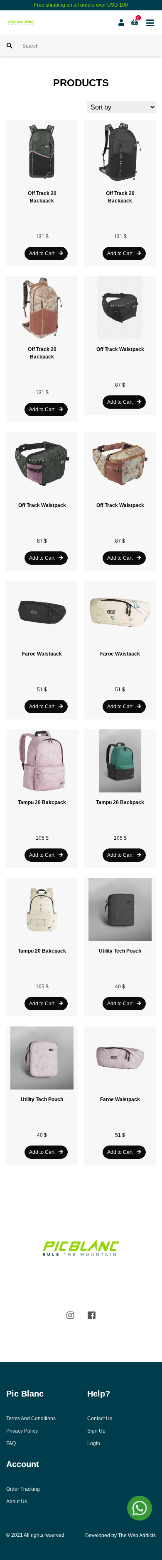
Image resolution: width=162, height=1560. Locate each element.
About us (16, 1501)
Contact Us (99, 1418)
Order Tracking (23, 1489)
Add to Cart (41, 253)
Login (93, 1443)
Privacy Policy (22, 1431)
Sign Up (96, 1431)
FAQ (11, 1443)
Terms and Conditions (31, 1418)
